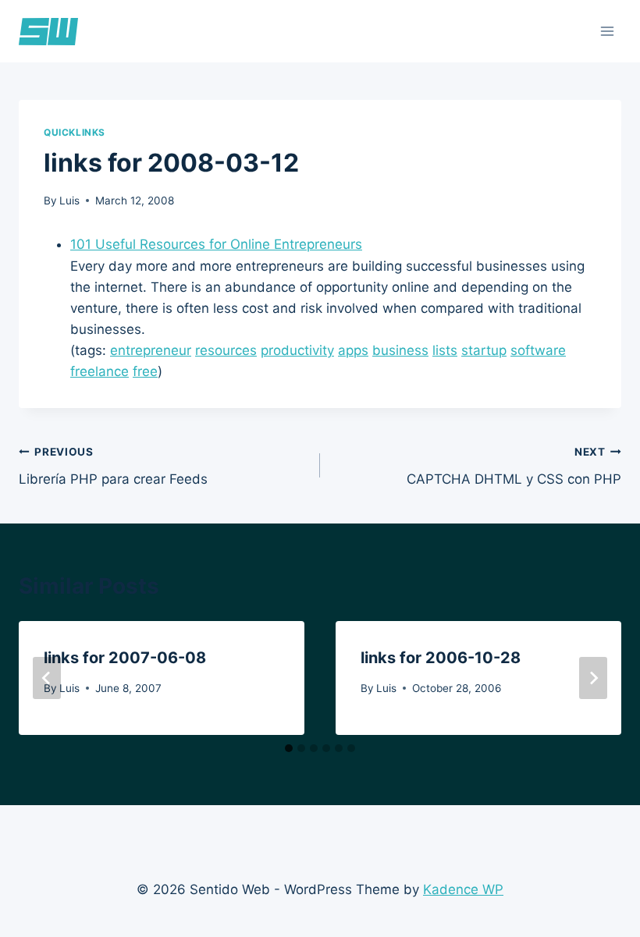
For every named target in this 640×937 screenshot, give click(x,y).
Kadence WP (463, 889)
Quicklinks (74, 132)
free (145, 371)
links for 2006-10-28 (441, 657)
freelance (99, 371)
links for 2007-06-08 (125, 657)
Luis (69, 200)
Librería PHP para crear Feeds (113, 466)
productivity (297, 350)
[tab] (289, 748)
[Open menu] (606, 31)
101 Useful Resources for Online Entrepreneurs (216, 244)
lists (444, 350)
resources (226, 350)
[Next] (593, 678)
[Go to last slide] (47, 678)
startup (484, 350)
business (400, 350)
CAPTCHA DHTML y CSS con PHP (514, 466)
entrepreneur (150, 350)
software (538, 350)
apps (353, 350)
